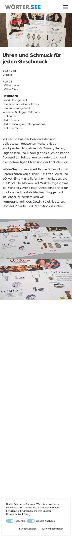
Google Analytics (45, 520)
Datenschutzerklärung (18, 514)
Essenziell (20, 520)
